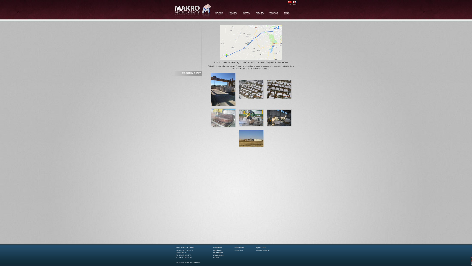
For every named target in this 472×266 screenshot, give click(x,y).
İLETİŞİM (216, 257)
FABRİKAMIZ (217, 250)
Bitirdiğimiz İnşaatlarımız (263, 250)
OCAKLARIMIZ (218, 252)
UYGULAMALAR (218, 255)
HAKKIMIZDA (217, 248)
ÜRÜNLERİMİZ (239, 248)
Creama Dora (239, 250)
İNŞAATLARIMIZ (261, 248)
